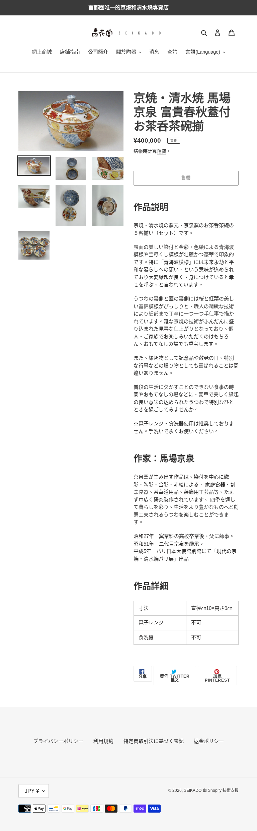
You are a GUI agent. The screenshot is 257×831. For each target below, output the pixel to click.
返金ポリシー (209, 741)
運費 (161, 151)
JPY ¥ (32, 791)
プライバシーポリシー (58, 741)
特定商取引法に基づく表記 (153, 741)
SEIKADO (192, 790)
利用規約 (103, 741)
